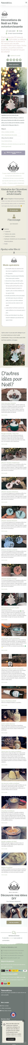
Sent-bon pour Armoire (8, 403)
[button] (8, 60)
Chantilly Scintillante (8, 811)
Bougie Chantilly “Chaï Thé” (10, 433)
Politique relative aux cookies (13, 1035)
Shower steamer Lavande (9, 549)
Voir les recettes (14, 922)
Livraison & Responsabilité (9, 974)
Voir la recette (4, 415)
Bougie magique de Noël (9, 841)
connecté (11, 938)
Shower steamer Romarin (9, 520)
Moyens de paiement (7, 961)
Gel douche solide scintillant (10, 783)
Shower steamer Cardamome (10, 462)
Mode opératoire (14, 64)
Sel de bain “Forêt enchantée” (10, 638)
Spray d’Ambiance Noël (8, 701)
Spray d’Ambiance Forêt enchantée (12, 669)
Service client (5, 1019)
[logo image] (6, 2)
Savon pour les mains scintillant (11, 751)
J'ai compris (11, 1039)
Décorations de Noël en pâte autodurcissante (10, 608)
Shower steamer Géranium (9, 491)
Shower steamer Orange (9, 578)
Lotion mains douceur (8, 724)
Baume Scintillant (6, 867)
